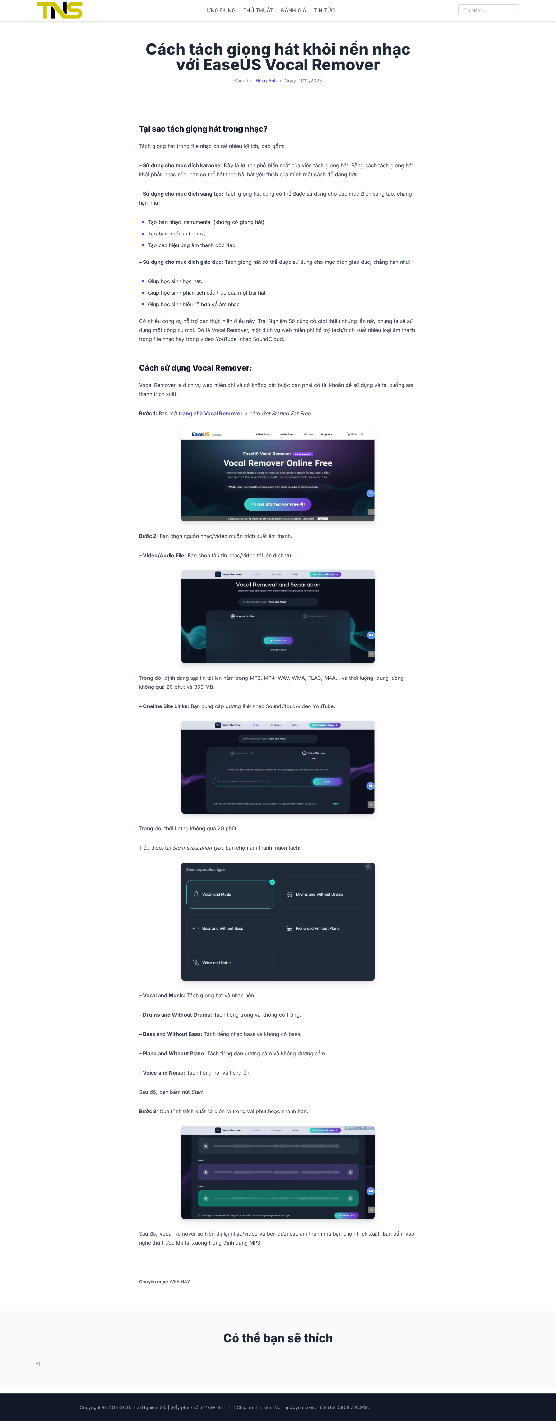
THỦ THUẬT (258, 10)
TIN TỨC (324, 10)
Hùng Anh (266, 80)
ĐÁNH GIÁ (293, 10)
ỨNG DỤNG (221, 10)
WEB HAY (180, 1281)
